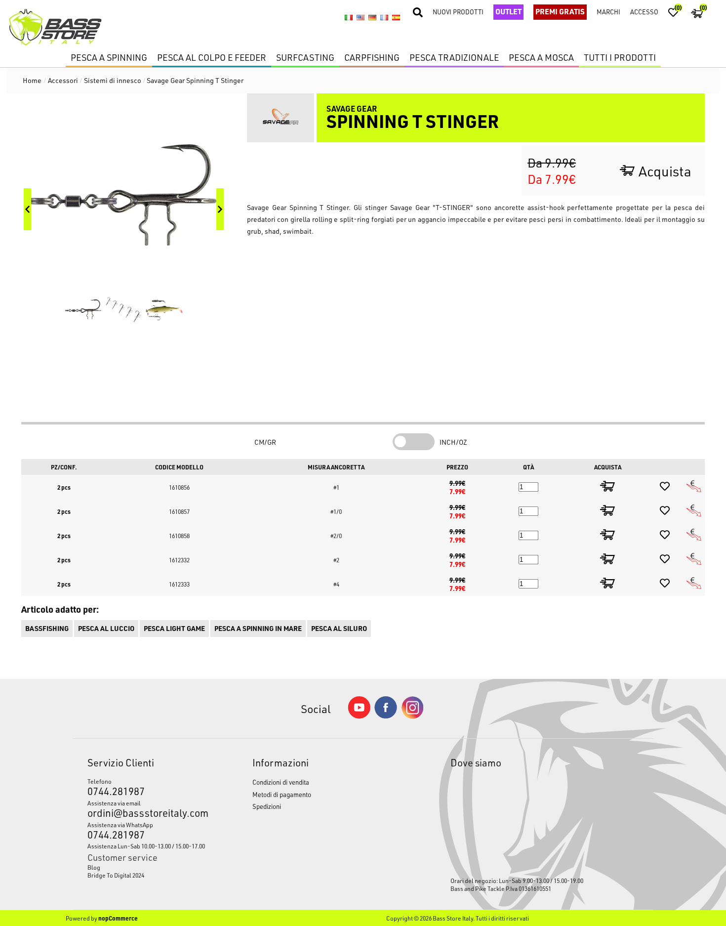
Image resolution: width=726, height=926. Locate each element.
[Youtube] (359, 716)
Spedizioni (266, 806)
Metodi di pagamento (281, 794)
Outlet (508, 11)
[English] (360, 18)
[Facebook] (385, 715)
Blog (93, 867)
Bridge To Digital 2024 (115, 875)
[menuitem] (148, 867)
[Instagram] (412, 716)
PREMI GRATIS (560, 11)
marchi (608, 11)
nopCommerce (118, 918)
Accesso (644, 11)
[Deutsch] (372, 18)
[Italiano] (349, 18)
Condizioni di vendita (280, 782)
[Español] (396, 18)
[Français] (384, 18)
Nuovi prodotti (458, 11)
